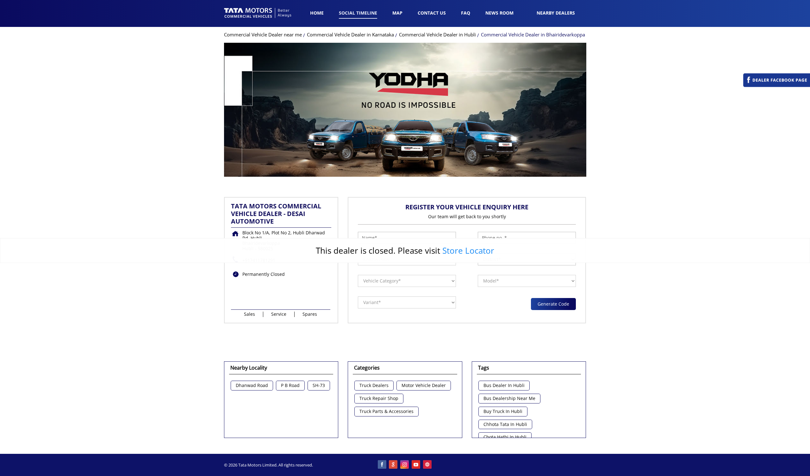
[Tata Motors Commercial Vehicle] (258, 13)
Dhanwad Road (252, 385)
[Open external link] (776, 85)
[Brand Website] (428, 465)
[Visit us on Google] (393, 465)
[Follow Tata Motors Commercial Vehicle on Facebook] (382, 465)
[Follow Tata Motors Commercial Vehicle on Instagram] (405, 465)
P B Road (290, 385)
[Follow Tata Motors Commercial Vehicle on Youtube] (416, 465)
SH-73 (319, 385)
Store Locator (468, 250)
